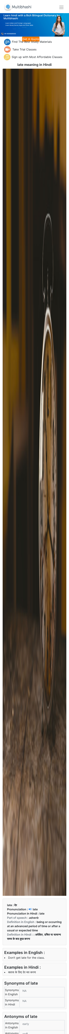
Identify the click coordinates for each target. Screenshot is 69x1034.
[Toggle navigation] (61, 7)
